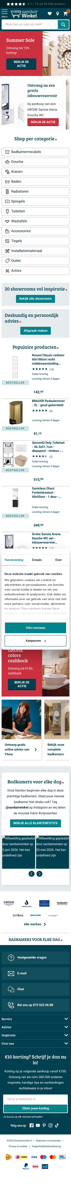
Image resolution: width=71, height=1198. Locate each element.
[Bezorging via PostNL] (9, 1157)
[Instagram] (50, 1125)
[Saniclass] (26, 904)
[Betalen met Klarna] (35, 1166)
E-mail (21, 973)
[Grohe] (9, 904)
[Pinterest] (44, 1125)
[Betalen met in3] (45, 1166)
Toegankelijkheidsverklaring (46, 1146)
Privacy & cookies (18, 1146)
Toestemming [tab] (14, 559)
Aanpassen (33, 640)
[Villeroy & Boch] (44, 904)
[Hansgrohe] (35, 916)
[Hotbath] (62, 904)
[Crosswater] (53, 916)
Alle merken (32, 924)
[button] (18, 852)
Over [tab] (58, 559)
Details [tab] (37, 559)
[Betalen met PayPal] (26, 1166)
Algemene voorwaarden (48, 1140)
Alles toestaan (35, 627)
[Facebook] (31, 1125)
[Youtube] (38, 1125)
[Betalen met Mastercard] (53, 1157)
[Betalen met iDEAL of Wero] (21, 1157)
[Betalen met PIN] (62, 1157)
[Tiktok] (56, 1125)
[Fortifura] (17, 916)
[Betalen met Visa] (34, 1157)
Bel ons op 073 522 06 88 (35, 1005)
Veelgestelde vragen (32, 957)
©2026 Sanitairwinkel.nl (19, 1140)
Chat (20, 989)
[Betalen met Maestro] (43, 1157)
